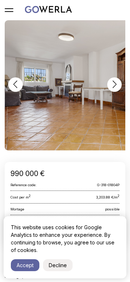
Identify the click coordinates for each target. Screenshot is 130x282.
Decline (58, 265)
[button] (15, 84)
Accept (25, 265)
